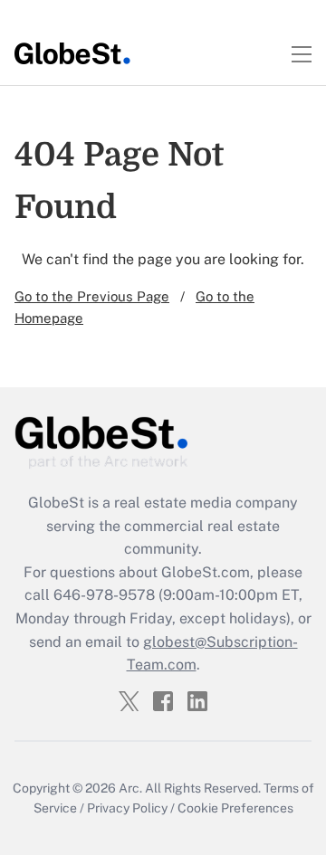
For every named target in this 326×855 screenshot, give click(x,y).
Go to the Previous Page (91, 296)
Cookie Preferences (235, 808)
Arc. (130, 788)
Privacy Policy (127, 808)
